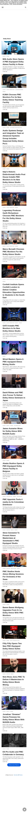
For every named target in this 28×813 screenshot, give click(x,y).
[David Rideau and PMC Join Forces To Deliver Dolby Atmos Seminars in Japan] (14, 381)
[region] (14, 23)
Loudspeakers (19, 89)
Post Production (15, 640)
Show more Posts (13, 764)
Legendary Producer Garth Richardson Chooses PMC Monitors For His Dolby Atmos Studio (13, 215)
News (8, 56)
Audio (4, 56)
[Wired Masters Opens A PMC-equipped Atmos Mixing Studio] (14, 347)
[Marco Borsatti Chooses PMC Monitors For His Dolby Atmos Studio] (14, 237)
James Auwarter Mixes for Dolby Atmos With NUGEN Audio (12, 431)
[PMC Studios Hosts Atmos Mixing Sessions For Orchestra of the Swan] (14, 560)
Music (21, 279)
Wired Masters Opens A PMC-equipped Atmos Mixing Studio (13, 361)
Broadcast (10, 496)
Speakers (19, 496)
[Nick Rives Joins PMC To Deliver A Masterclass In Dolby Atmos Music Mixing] (14, 665)
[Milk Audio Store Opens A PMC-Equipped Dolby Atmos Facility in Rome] (14, 47)
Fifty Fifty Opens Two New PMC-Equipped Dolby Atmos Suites (12, 646)
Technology (17, 425)
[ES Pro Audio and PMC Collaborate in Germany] (14, 740)
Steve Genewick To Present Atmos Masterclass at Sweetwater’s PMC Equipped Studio (11, 538)
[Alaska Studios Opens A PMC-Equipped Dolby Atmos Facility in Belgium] (14, 452)
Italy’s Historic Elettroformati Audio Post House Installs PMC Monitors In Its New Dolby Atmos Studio (14, 177)
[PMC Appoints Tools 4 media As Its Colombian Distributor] (14, 488)
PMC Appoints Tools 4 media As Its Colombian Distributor (13, 502)
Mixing (17, 279)
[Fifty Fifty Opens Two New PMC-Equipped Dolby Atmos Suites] (14, 632)
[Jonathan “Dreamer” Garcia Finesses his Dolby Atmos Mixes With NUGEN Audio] (14, 703)
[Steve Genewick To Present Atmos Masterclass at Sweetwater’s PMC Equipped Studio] (14, 521)
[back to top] (24, 809)
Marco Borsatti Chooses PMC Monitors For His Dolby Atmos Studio (13, 251)
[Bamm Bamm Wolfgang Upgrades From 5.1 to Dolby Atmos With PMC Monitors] (14, 596)
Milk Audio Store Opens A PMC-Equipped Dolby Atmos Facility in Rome (13, 61)
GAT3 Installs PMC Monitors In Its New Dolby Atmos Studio (12, 328)
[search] (25, 7)
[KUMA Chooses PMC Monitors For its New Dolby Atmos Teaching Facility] (14, 81)
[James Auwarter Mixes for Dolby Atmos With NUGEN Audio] (14, 417)
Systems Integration (16, 127)
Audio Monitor (10, 89)
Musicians (13, 568)
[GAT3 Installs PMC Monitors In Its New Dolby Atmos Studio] (14, 314)
